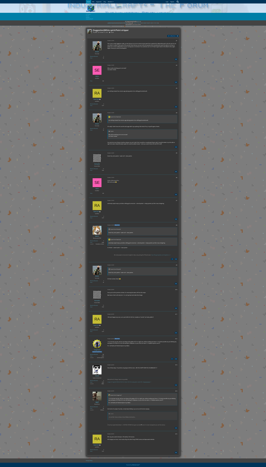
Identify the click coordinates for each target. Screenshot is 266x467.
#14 (176, 391)
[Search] (177, 1)
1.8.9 (144, 23)
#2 (176, 65)
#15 (176, 434)
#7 (176, 200)
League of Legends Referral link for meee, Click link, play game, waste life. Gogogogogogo (128, 382)
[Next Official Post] (172, 259)
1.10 (151, 23)
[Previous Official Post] (172, 359)
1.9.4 (147, 23)
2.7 (123, 23)
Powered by (133, 465)
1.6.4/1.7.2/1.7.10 (137, 23)
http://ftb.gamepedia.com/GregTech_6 (160, 255)
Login (167, 1)
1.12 (157, 23)
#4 (176, 112)
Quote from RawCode (115, 117)
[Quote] (176, 59)
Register (172, 1)
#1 (176, 40)
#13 (176, 365)
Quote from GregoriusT (116, 395)
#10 (176, 289)
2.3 (115, 23)
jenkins (138, 21)
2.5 (118, 23)
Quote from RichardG (115, 229)
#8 (176, 225)
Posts (91, 58)
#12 (176, 338)
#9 (176, 265)
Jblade (95, 32)
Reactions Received (94, 56)
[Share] (177, 36)
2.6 (120, 23)
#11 (176, 314)
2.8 (125, 23)
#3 (176, 88)
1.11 (154, 23)
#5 (176, 153)
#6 (176, 177)
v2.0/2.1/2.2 (111, 23)
